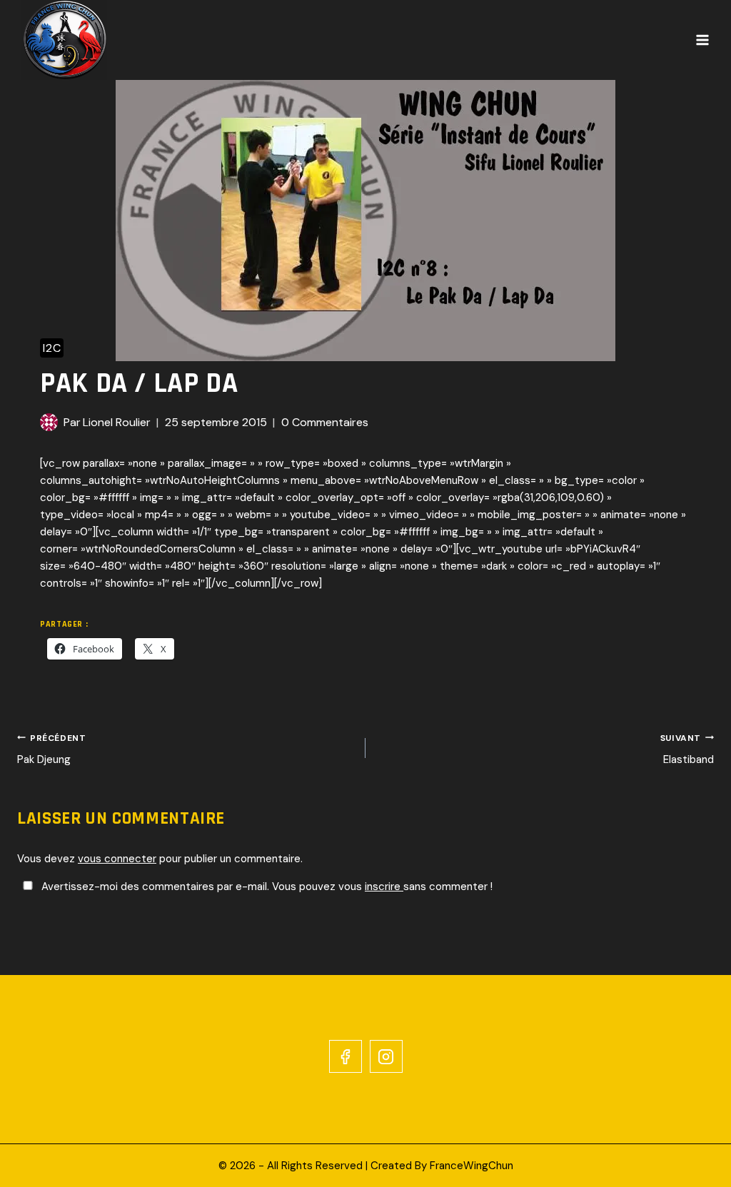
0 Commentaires (324, 422)
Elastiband (687, 749)
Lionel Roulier (117, 422)
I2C (52, 347)
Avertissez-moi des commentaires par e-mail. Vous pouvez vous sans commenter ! (266, 886)
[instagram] (386, 1056)
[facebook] (345, 1056)
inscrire (384, 886)
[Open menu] (702, 40)
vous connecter (117, 859)
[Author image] (49, 422)
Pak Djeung (51, 749)
